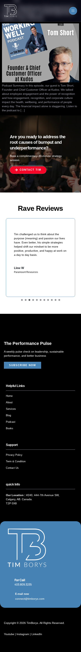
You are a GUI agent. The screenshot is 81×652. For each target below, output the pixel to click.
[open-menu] (73, 11)
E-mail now (22, 593)
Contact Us (12, 467)
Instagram (23, 634)
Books (9, 428)
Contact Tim (30, 169)
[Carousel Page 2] (26, 300)
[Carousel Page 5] (37, 300)
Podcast (10, 421)
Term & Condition (16, 461)
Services (11, 408)
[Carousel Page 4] (33, 300)
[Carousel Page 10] (55, 300)
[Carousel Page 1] (22, 300)
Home (9, 395)
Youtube (9, 634)
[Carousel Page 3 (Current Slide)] (29, 300)
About (9, 402)
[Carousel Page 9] (52, 300)
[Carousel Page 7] (44, 300)
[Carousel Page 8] (48, 300)
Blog (8, 415)
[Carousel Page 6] (40, 300)
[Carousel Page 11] (59, 300)
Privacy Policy (14, 454)
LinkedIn (36, 634)
